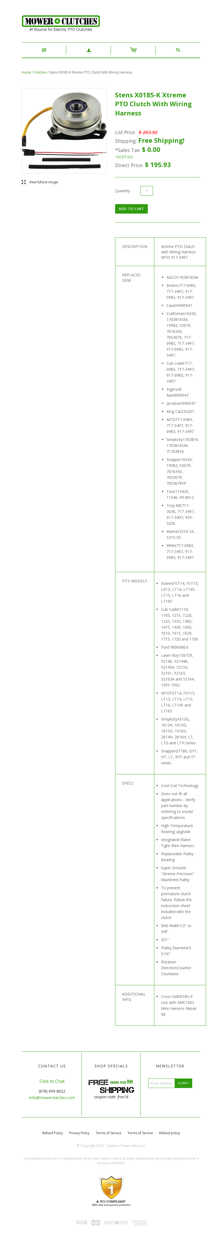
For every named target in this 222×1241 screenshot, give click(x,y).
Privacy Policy (79, 1133)
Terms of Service (108, 1133)
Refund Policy (52, 1133)
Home (26, 72)
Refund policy (169, 1133)
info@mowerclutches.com (52, 1097)
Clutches (40, 72)
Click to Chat (52, 1081)
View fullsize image (40, 182)
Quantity (122, 190)
